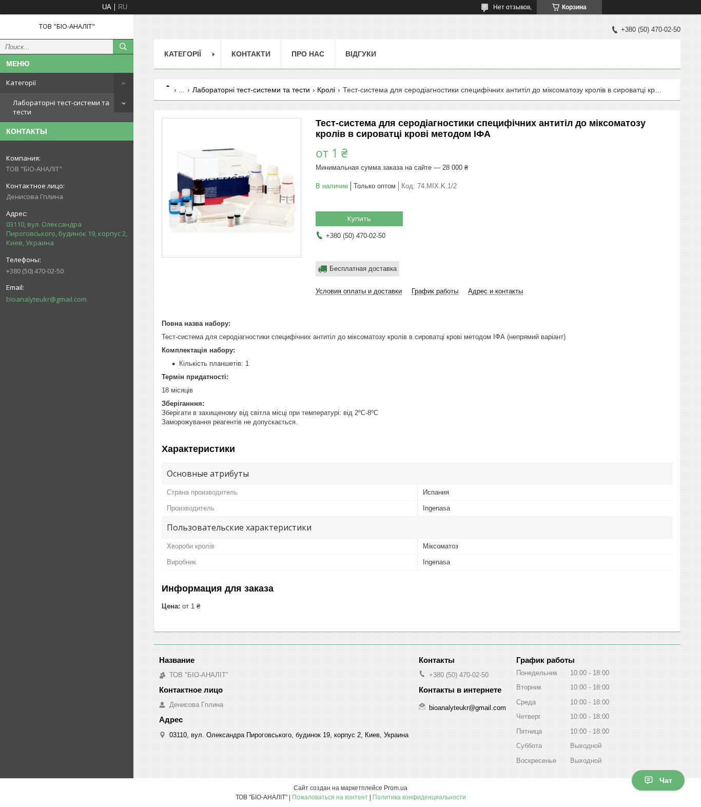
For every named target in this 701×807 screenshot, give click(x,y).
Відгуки (360, 54)
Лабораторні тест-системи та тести (61, 107)
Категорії (21, 82)
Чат (665, 780)
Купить (359, 218)
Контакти (250, 54)
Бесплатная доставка (363, 268)
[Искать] (123, 46)
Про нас (307, 54)
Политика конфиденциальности (419, 797)
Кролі (326, 90)
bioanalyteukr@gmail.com (46, 299)
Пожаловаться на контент (330, 797)
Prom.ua (395, 788)
